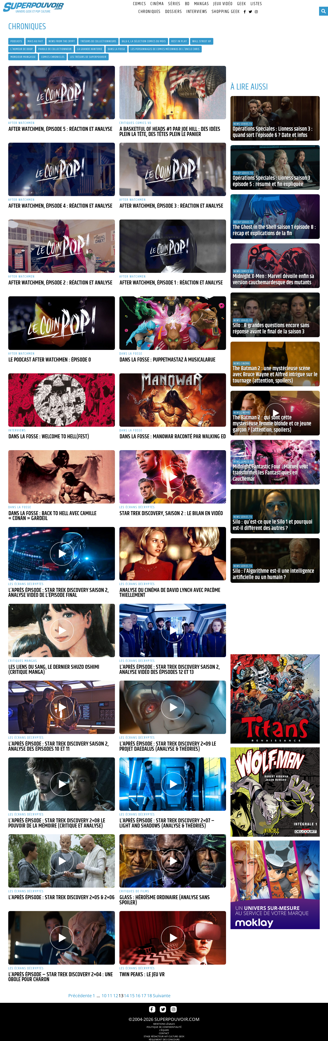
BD (187, 3)
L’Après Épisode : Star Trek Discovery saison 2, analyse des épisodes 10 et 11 (58, 746)
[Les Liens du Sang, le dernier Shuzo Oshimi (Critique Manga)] (61, 630)
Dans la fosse (116, 49)
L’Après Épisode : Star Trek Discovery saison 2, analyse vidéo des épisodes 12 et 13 (169, 670)
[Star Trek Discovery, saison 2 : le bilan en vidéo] (172, 477)
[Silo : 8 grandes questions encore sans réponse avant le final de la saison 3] (275, 315)
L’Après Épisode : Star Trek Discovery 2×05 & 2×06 (61, 897)
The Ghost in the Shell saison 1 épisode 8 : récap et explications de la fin (274, 230)
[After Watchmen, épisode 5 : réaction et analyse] (61, 92)
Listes (256, 3)
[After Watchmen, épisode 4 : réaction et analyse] (61, 169)
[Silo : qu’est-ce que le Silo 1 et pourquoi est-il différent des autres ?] (275, 511)
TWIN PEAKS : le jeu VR (142, 974)
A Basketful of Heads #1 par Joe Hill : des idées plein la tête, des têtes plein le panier (169, 132)
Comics (139, 3)
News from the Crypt (62, 41)
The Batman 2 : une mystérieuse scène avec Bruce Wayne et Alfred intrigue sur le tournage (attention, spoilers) (275, 374)
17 (143, 996)
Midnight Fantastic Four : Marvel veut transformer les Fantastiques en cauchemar (270, 473)
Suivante (161, 996)
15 (132, 996)
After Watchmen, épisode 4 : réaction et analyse (60, 206)
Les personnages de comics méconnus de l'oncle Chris (165, 49)
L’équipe (164, 1030)
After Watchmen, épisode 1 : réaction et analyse (171, 283)
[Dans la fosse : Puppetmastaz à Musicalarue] (172, 323)
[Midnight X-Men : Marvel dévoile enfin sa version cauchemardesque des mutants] (275, 265)
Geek (241, 3)
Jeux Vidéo (223, 3)
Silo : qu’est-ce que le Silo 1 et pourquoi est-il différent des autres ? (272, 525)
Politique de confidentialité (164, 1026)
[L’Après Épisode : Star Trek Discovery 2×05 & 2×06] (61, 861)
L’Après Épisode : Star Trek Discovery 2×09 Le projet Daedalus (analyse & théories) (167, 746)
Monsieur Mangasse (23, 57)
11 (109, 996)
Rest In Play (179, 41)
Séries (174, 3)
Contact (164, 1033)
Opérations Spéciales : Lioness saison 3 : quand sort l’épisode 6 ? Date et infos (273, 132)
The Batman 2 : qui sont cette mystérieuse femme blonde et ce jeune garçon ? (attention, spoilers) (272, 424)
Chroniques (149, 11)
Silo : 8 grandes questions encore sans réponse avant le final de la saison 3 (271, 328)
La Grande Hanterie (89, 49)
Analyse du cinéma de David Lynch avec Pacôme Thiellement (169, 593)
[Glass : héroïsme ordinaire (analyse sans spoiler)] (172, 861)
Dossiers (173, 11)
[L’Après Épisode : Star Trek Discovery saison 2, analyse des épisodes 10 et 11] (61, 707)
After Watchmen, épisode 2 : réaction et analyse (60, 283)
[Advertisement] (275, 47)
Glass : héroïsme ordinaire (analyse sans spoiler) (164, 900)
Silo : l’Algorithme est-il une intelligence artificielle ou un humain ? (273, 574)
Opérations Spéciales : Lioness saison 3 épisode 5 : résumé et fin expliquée (271, 181)
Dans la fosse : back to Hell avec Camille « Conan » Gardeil (52, 516)
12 (115, 996)
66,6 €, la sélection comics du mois (144, 41)
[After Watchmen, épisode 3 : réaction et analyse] (172, 169)
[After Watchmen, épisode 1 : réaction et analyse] (172, 246)
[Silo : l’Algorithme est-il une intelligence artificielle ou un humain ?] (275, 560)
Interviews (196, 11)
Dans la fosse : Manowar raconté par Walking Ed (173, 437)
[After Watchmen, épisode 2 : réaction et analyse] (61, 246)
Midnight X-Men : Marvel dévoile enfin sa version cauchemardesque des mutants (273, 279)
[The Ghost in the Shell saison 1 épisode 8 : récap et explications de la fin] (275, 216)
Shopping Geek (226, 11)
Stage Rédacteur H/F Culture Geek (164, 1036)
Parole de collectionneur (55, 49)
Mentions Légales (164, 1023)
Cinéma (157, 3)
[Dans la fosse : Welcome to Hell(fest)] (61, 400)
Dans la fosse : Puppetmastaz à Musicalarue (167, 360)
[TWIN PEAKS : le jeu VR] (172, 937)
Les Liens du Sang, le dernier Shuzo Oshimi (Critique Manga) (53, 670)
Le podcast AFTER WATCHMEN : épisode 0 (49, 360)
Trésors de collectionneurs (98, 41)
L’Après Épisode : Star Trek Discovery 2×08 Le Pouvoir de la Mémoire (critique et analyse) (56, 823)
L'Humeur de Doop (21, 49)
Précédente (80, 996)
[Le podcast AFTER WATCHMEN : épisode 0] (61, 323)
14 (126, 996)
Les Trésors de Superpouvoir (88, 57)
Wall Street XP (201, 41)
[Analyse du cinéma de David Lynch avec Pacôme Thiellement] (172, 553)
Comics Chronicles (52, 57)
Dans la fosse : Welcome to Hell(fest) (48, 437)
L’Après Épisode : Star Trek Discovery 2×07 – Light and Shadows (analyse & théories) (166, 823)
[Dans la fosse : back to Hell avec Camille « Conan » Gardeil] (61, 477)
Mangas (201, 3)
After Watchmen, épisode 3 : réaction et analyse (171, 206)
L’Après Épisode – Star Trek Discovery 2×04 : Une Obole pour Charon (60, 977)
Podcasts (16, 41)
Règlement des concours (164, 1039)
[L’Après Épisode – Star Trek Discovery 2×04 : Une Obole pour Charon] (61, 937)
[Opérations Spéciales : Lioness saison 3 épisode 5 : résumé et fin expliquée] (275, 167)
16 (137, 996)
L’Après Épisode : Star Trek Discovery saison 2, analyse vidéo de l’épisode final (58, 593)
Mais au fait (35, 41)
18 (149, 996)
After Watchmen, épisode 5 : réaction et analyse (60, 129)
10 (104, 996)
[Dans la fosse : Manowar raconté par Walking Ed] (172, 400)
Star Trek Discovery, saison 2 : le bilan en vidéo (171, 513)
